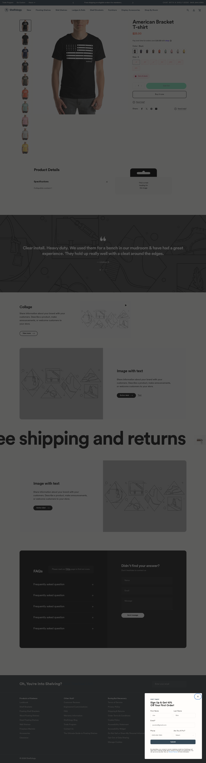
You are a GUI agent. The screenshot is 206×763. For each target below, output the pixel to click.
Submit (173, 742)
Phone (152, 731)
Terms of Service (173, 752)
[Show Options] (193, 735)
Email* (152, 721)
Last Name (178, 711)
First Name (154, 711)
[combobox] (184, 735)
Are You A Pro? (179, 731)
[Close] (198, 696)
